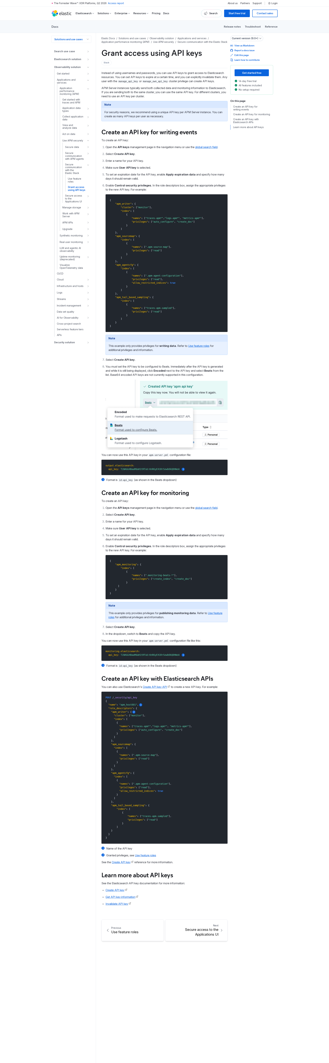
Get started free (251, 72)
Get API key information (120, 897)
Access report (116, 3)
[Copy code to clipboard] (222, 200)
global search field (206, 147)
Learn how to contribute (247, 59)
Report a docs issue (244, 50)
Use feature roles (198, 346)
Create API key (121, 862)
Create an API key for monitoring (145, 492)
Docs (166, 13)
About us (233, 3)
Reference (271, 26)
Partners (245, 3)
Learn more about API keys (137, 875)
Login (274, 3)
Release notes (232, 26)
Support (257, 3)
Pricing (156, 13)
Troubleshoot (253, 26)
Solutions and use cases (68, 39)
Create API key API (155, 687)
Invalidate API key (117, 903)
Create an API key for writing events (149, 132)
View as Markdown (244, 45)
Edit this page (241, 55)
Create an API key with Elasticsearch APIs (157, 678)
